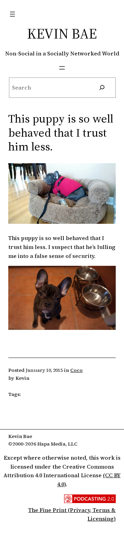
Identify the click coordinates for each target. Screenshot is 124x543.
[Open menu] (12, 14)
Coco (76, 370)
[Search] (102, 87)
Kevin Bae (62, 33)
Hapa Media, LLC (57, 443)
